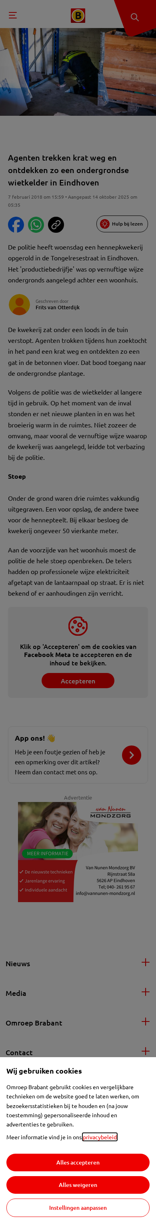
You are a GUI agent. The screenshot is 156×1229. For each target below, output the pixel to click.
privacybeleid (100, 1136)
